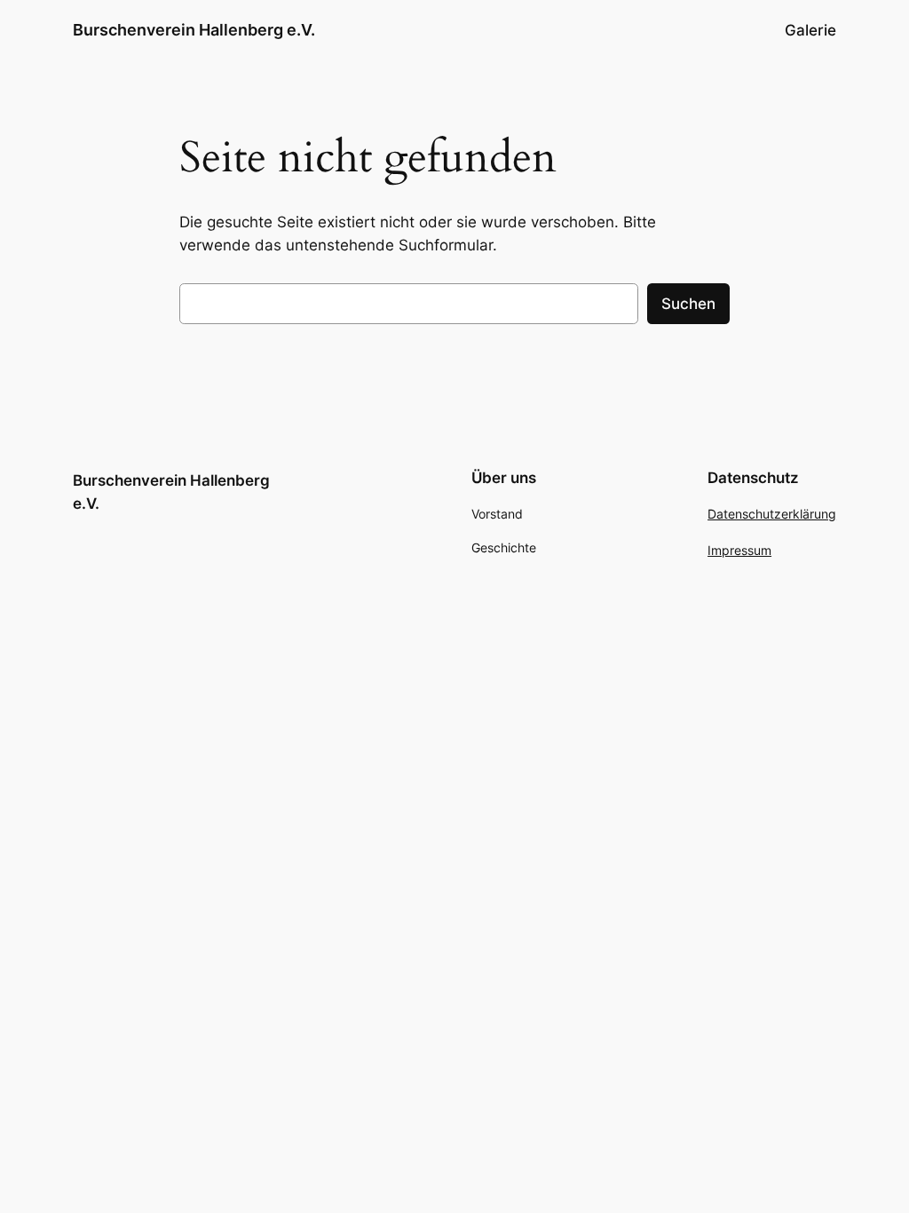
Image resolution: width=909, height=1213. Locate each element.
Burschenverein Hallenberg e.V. (194, 29)
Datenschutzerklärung (771, 513)
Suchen (688, 304)
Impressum (739, 550)
